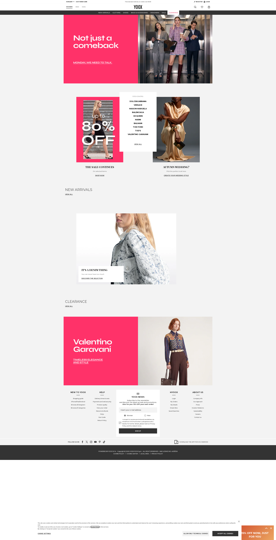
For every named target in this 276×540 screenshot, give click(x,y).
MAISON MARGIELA (138, 109)
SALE (164, 12)
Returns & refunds (102, 411)
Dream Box (174, 408)
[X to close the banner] (239, 521)
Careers (197, 414)
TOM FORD (138, 127)
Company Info (197, 398)
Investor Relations (198, 408)
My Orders (173, 401)
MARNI (138, 120)
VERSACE (138, 105)
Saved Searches (174, 411)
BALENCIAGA (138, 112)
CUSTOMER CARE (81, 1)
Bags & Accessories (139, 12)
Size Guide (102, 417)
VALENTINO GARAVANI (138, 134)
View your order (102, 408)
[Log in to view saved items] (202, 7)
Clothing (117, 12)
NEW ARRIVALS (104, 12)
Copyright (120, 451)
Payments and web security (102, 401)
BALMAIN (138, 123)
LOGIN (207, 2)
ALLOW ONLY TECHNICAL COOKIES (195, 533)
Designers (154, 12)
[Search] (195, 7)
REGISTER (199, 1)
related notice (136, 426)
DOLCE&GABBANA (138, 101)
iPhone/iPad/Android (78, 401)
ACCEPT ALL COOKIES (225, 533)
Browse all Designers (78, 405)
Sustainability (198, 411)
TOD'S (138, 131)
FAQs (102, 414)
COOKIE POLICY (118, 454)
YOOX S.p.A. (138, 451)
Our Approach (197, 401)
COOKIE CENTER (132, 454)
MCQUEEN (138, 116)
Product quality (102, 405)
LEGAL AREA (144, 454)
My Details (174, 405)
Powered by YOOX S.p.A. (107, 451)
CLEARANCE (173, 12)
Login (174, 398)
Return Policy (102, 420)
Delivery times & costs (102, 398)
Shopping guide (78, 398)
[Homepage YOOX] (138, 7)
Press (198, 405)
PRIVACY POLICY (157, 454)
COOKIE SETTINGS (44, 533)
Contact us (197, 417)
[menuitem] (69, 7)
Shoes (125, 12)
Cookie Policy (95, 527)
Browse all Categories (78, 408)
